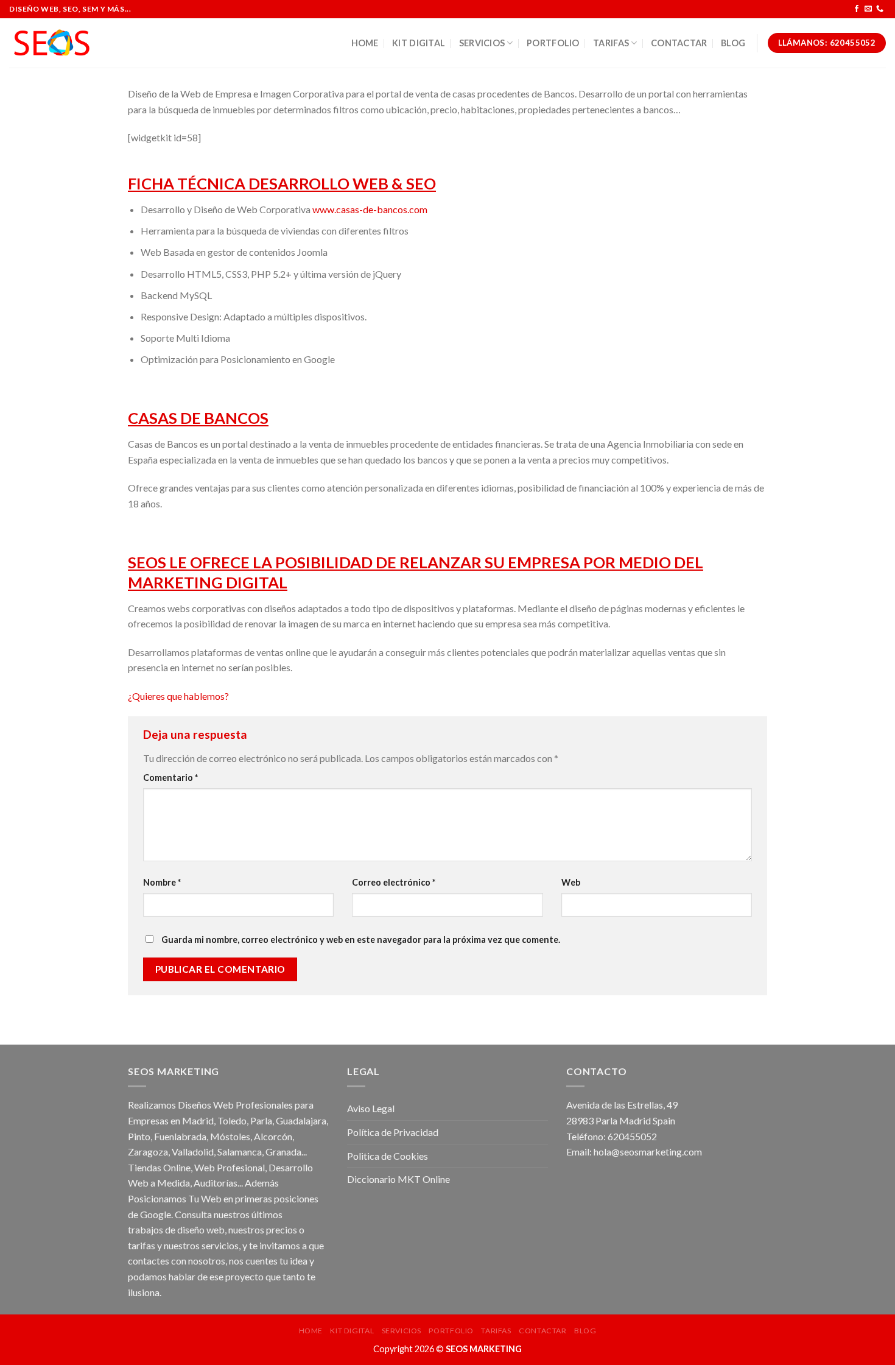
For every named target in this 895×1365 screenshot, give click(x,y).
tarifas (141, 1245)
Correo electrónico (393, 882)
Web (570, 882)
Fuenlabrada (180, 1136)
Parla (261, 1120)
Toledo (232, 1120)
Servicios (482, 43)
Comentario (170, 777)
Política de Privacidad (392, 1132)
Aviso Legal (371, 1108)
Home (365, 43)
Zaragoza (148, 1151)
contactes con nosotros (176, 1260)
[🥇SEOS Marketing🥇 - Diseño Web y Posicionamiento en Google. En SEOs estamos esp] (51, 42)
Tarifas (611, 43)
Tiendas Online (159, 1167)
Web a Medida (159, 1182)
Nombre (162, 882)
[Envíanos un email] (868, 9)
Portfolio (553, 43)
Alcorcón (273, 1136)
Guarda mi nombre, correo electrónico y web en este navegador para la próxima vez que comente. (360, 939)
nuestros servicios (201, 1245)
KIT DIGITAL (418, 43)
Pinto (139, 1136)
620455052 (632, 1136)
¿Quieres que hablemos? (178, 696)
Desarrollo (290, 1167)
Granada (283, 1151)
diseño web (201, 1229)
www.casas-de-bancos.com (369, 209)
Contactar (679, 43)
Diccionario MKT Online (398, 1179)
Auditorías (215, 1182)
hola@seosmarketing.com (648, 1151)
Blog (733, 43)
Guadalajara (301, 1120)
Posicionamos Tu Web (175, 1198)
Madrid (198, 1120)
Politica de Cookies (387, 1156)
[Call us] (879, 9)
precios (281, 1229)
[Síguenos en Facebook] (856, 9)
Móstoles (230, 1136)
